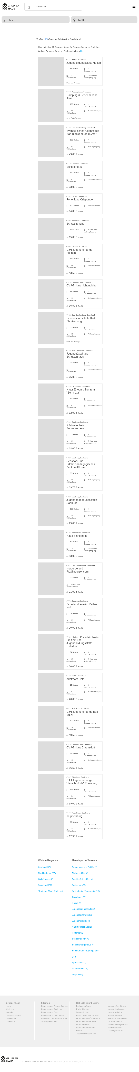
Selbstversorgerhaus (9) (83, 945)
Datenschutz (12, 1021)
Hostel (79, 1031)
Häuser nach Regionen (52, 1009)
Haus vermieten (13, 1015)
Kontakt (9, 1012)
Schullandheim (115, 1021)
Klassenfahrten (115, 1015)
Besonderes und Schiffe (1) (84, 867)
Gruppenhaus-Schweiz (86, 1021)
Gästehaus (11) (79, 897)
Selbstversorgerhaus (118, 1024)
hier (82, 51)
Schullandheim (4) (80, 939)
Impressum (11, 1018)
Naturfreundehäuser (117, 1018)
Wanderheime (82, 1012)
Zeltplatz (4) (77, 974)
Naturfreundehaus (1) (82, 927)
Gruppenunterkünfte (85, 1028)
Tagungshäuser (115, 1031)
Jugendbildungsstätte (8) (83, 909)
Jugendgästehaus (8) (82, 915)
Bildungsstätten (83, 1006)
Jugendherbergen (116, 1009)
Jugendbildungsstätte (86, 1034)
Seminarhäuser (115, 1028)
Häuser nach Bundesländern (54, 1006)
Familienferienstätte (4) (82, 879)
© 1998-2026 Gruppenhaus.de (58, 1061)
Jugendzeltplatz (115, 1012)
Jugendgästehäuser (117, 1006)
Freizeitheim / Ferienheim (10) (86, 891)
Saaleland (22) (45, 885)
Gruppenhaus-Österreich (88, 1018)
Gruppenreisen (83, 1024)
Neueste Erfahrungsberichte (54, 1018)
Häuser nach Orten (50, 1012)
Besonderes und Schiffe (87, 1015)
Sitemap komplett (49, 1021)
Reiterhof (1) (78, 933)
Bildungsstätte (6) (80, 873)
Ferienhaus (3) (79, 885)
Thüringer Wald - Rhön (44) (50, 891)
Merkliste (10, 1009)
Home (8, 1006)
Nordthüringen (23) (47, 873)
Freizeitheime (82, 1009)
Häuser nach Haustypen (52, 1015)
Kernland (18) (44, 867)
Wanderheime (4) (80, 968)
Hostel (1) (76, 903)
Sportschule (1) (79, 962)
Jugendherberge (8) (81, 921)
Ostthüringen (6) (45, 879)
